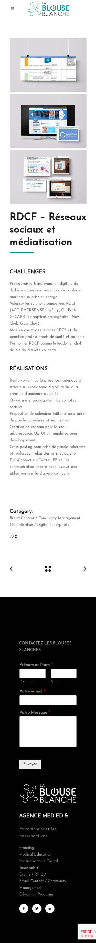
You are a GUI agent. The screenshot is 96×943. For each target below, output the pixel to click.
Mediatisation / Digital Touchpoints (39, 525)
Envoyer (30, 764)
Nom (54, 681)
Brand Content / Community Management (45, 518)
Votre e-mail (32, 691)
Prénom (25, 681)
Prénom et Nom (35, 665)
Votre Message (34, 713)
